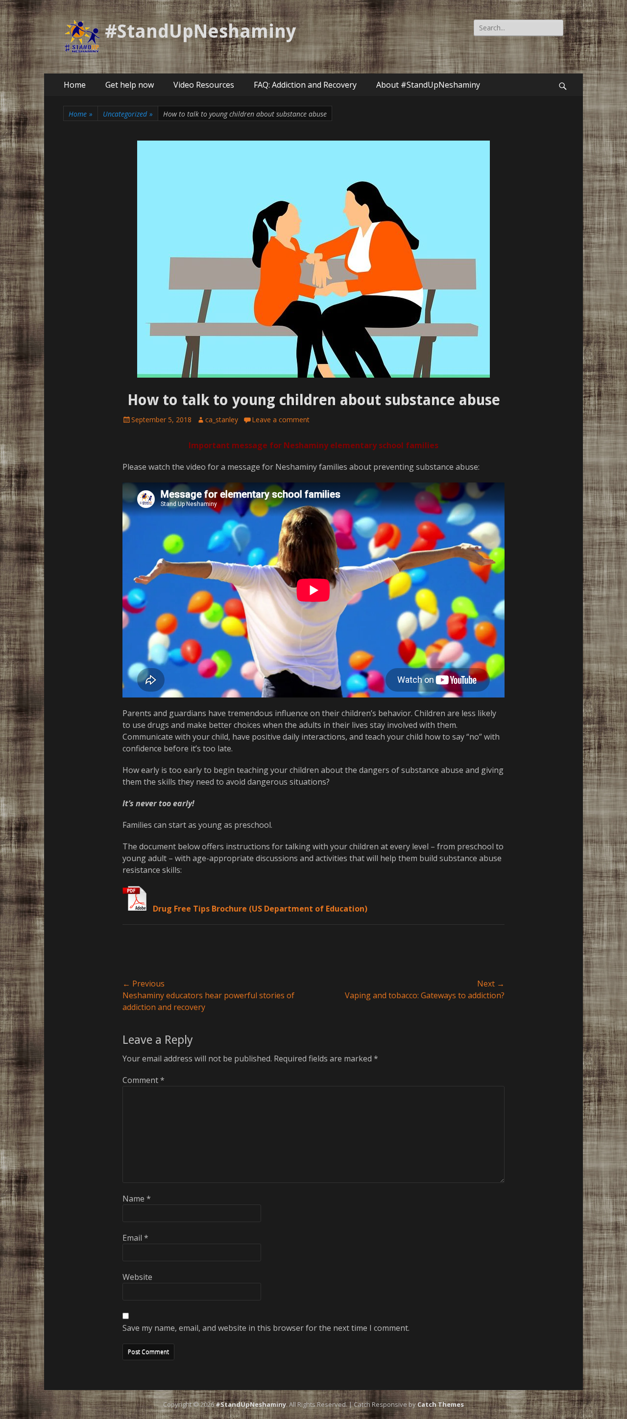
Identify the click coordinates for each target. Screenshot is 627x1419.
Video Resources (203, 84)
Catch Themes (440, 1404)
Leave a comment (281, 419)
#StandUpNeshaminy (200, 31)
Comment (143, 1080)
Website (137, 1277)
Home (75, 84)
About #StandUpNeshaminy (428, 84)
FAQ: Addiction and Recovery (305, 84)
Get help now (129, 84)
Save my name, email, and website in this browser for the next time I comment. (266, 1328)
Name (136, 1198)
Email (135, 1237)
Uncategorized (128, 114)
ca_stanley (221, 419)
